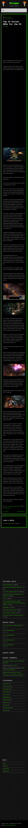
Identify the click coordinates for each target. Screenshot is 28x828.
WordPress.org (6, 771)
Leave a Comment (7, 17)
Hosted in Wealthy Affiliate (10, 825)
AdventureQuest (6, 607)
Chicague (14, 3)
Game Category (17, 506)
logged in (10, 523)
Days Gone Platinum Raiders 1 (9, 640)
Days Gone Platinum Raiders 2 (9, 635)
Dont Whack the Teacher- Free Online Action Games (13, 615)
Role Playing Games (7, 707)
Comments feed (6, 768)
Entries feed (5, 766)
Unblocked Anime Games (8, 584)
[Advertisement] (14, 44)
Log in (4, 763)
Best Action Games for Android (9, 612)
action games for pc (7, 507)
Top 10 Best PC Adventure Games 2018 (10, 591)
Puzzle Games (5, 705)
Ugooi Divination (6, 661)
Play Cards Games (13, 665)
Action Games (11, 506)
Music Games (5, 702)
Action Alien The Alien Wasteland (9, 610)
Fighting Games (6, 689)
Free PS (4, 598)
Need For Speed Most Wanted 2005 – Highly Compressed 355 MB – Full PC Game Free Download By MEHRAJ (14, 603)
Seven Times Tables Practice (8, 644)
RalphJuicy (5, 672)
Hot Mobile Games (6, 699)
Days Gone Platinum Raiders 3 (9, 630)
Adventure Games (6, 686)
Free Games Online (20, 511)
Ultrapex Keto (5, 675)
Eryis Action (6, 511)
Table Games (5, 710)
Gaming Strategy (6, 697)
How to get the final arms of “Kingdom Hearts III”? (13, 625)
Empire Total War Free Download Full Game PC (12, 587)
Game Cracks (5, 694)
